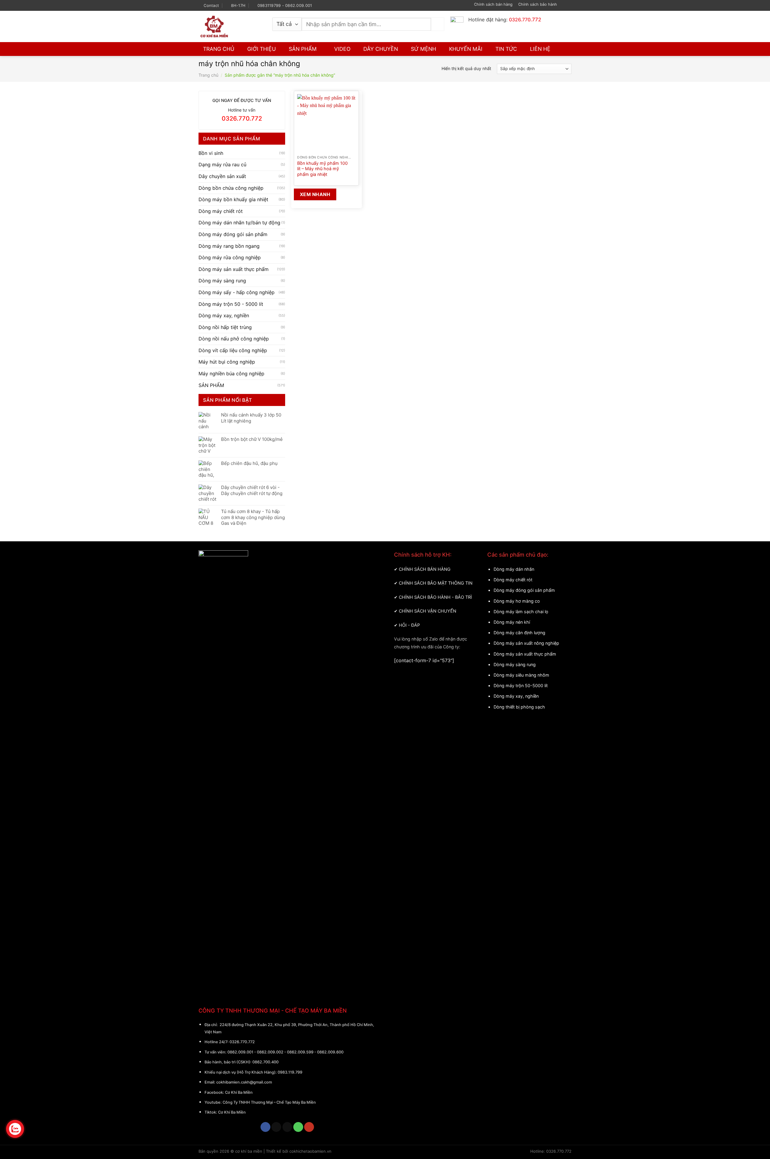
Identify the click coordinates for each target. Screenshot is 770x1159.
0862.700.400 (265, 1061)
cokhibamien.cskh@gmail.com (244, 1082)
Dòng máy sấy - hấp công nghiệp (237, 292)
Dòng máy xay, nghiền (224, 315)
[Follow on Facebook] (563, 5)
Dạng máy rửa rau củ (222, 164)
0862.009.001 (240, 1052)
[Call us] (298, 1127)
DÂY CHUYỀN (380, 49)
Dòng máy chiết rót (221, 211)
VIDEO (342, 49)
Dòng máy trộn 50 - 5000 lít (231, 304)
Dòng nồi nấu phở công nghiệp (234, 339)
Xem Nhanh (315, 194)
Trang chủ (208, 75)
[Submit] (438, 24)
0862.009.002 (270, 1052)
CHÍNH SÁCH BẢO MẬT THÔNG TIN (436, 583)
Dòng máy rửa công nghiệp (230, 257)
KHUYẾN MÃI (465, 49)
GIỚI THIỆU (261, 49)
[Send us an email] (287, 1127)
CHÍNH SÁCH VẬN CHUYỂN (427, 610)
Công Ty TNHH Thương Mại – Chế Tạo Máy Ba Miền (269, 1102)
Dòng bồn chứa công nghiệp (231, 188)
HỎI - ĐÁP (409, 625)
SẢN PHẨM (303, 49)
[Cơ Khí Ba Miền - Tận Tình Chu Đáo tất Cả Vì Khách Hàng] (231, 26)
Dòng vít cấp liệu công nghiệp (233, 350)
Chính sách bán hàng (493, 4)
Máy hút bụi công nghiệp (227, 362)
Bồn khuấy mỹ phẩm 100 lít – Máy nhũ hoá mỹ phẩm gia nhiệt (322, 169)
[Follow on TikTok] (276, 1127)
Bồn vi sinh (211, 153)
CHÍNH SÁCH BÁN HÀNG (425, 569)
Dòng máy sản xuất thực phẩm (234, 269)
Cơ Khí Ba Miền (238, 1092)
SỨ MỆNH (423, 49)
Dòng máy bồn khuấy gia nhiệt (233, 199)
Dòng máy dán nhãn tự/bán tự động (239, 223)
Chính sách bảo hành (537, 4)
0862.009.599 (300, 1052)
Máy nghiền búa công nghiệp (231, 373)
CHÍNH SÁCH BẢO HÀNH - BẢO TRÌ (435, 597)
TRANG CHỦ (218, 49)
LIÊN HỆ (540, 49)
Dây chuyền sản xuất (222, 176)
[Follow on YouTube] (568, 5)
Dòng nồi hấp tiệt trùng (225, 327)
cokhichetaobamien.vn (310, 1151)
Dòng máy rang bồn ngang (229, 246)
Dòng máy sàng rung (222, 281)
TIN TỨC (506, 49)
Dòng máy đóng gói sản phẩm (233, 234)
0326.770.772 (242, 1041)
